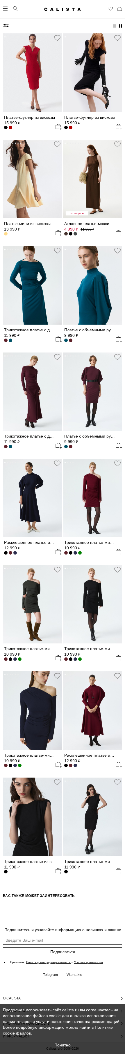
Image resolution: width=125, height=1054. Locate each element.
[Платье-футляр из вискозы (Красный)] (70, 127)
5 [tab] (15, 36)
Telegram (50, 975)
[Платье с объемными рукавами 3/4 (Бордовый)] (70, 340)
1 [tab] (5, 36)
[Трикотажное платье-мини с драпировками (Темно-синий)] (75, 553)
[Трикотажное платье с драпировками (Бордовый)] (6, 340)
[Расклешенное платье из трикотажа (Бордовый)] (10, 553)
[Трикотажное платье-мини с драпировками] (92, 498)
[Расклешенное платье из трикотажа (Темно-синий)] (75, 765)
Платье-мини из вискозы (27, 223)
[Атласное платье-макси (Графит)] (75, 233)
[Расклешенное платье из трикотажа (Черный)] (6, 553)
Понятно (62, 1045)
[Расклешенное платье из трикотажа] (32, 498)
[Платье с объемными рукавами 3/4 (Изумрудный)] (66, 446)
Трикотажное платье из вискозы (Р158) (41, 861)
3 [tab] (10, 36)
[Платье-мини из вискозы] (32, 179)
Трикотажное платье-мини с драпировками (45, 648)
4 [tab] (12, 36)
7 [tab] (80, 36)
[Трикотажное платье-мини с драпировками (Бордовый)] (6, 659)
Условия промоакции (88, 962)
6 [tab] (18, 36)
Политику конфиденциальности (48, 962)
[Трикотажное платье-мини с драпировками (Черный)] (70, 553)
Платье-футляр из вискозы (29, 117)
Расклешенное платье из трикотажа (38, 542)
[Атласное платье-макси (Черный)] (70, 233)
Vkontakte (74, 975)
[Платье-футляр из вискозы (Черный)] (6, 127)
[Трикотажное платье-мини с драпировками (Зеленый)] (80, 553)
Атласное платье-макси (86, 223)
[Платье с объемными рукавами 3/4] (92, 285)
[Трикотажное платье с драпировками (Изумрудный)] (10, 446)
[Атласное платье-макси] (92, 179)
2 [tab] (7, 36)
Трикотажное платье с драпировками (39, 330)
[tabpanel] (32, 72)
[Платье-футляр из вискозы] (32, 72)
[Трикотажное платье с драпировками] (32, 285)
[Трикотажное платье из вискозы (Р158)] (32, 817)
